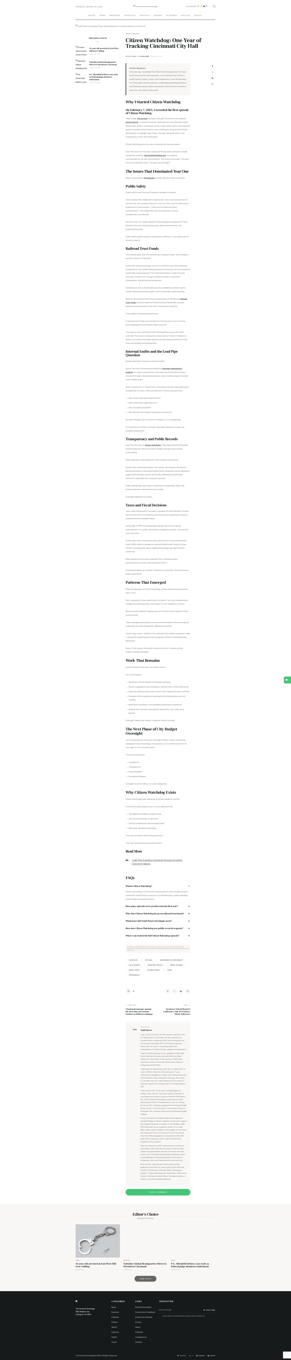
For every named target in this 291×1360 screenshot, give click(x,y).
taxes (169, 970)
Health (114, 1337)
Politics (136, 34)
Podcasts (139, 1332)
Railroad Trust (153, 970)
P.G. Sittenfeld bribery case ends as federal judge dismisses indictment (190, 1265)
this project (142, 118)
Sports (114, 1327)
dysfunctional (132, 122)
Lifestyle (115, 1317)
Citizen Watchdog (153, 445)
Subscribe (210, 1310)
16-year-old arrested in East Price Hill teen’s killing (96, 1265)
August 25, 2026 (94, 54)
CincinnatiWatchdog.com (155, 155)
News (78, 1260)
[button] (212, 84)
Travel (114, 1342)
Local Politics (134, 965)
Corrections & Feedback (145, 1312)
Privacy (138, 1322)
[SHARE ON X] (212, 72)
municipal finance (155, 965)
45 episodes (149, 178)
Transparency (134, 975)
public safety (134, 970)
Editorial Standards (143, 1307)
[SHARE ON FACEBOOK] (212, 66)
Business (126, 1260)
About (137, 1327)
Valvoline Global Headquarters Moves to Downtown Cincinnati (144, 1265)
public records (176, 965)
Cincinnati (133, 960)
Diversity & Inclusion (143, 1317)
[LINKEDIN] (212, 78)
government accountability (171, 960)
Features (115, 1332)
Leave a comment (158, 1192)
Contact (138, 1342)
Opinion (129, 34)
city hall (149, 960)
